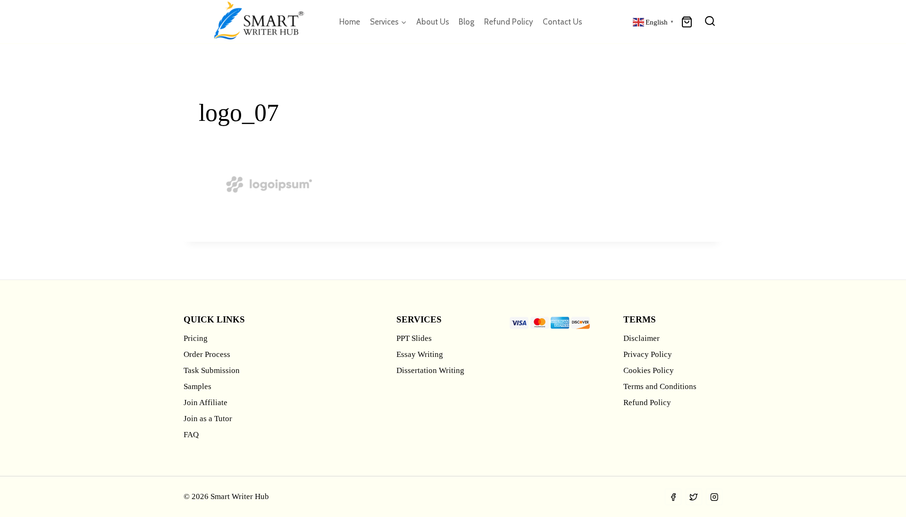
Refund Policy (508, 21)
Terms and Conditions (659, 386)
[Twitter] (694, 497)
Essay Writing (419, 354)
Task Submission (212, 370)
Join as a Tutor (208, 418)
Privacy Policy (647, 354)
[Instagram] (714, 497)
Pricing (196, 338)
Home (349, 21)
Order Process (207, 354)
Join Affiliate (205, 402)
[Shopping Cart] (687, 22)
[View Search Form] (709, 21)
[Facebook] (673, 497)
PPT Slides (414, 338)
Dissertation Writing (430, 370)
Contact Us (562, 21)
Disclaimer (641, 338)
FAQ (191, 434)
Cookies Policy (648, 370)
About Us (432, 21)
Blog (466, 21)
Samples (197, 386)
